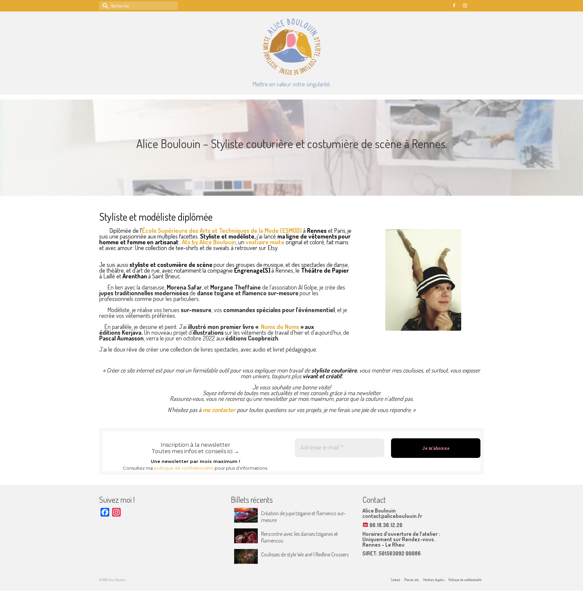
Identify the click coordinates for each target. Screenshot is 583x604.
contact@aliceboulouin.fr (392, 516)
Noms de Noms (280, 326)
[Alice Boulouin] (291, 47)
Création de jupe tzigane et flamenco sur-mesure (303, 516)
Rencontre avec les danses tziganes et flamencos (299, 537)
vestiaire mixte (265, 242)
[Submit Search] (104, 5)
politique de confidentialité (184, 468)
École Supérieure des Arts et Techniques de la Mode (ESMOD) (222, 230)
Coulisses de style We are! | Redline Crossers (305, 554)
